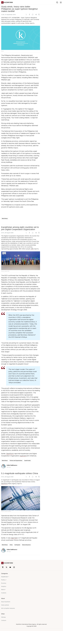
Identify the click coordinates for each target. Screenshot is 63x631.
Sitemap (3, 617)
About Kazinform (5, 601)
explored (23, 456)
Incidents (3, 593)
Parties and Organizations (16, 460)
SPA (32, 249)
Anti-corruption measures (8, 608)
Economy (3, 583)
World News (5, 218)
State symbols (5, 605)
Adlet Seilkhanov (12, 465)
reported (14, 538)
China (11, 544)
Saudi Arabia (27, 460)
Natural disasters (26, 544)
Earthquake (17, 544)
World (3, 589)
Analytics (3, 586)
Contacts (3, 620)
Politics (3, 580)
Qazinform (10, 453)
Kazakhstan (4, 576)
